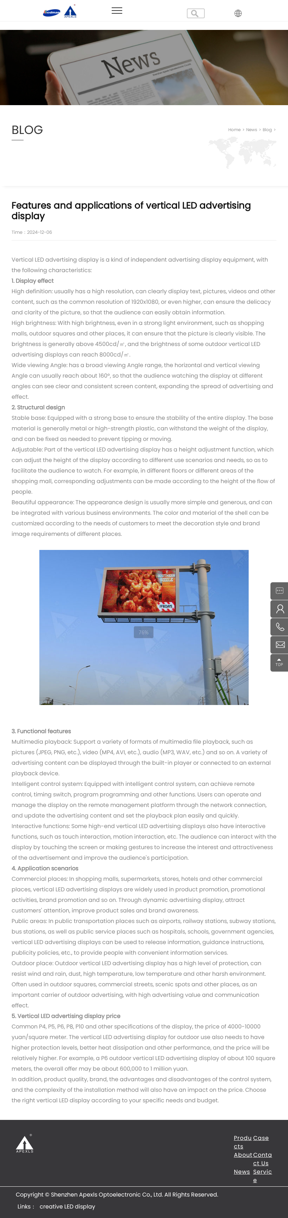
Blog (269, 130)
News (254, 130)
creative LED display (67, 1207)
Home (237, 130)
